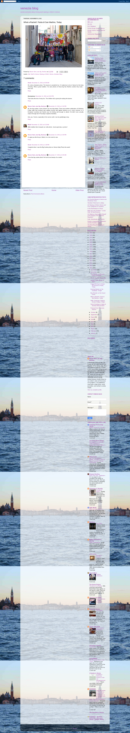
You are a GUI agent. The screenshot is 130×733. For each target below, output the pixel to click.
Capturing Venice (94, 609)
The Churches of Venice (96, 712)
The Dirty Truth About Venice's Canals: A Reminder (100, 59)
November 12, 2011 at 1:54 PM (57, 106)
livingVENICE (93, 658)
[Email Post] (57, 71)
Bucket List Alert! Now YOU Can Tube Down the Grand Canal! (100, 118)
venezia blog (29, 8)
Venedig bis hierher (99, 490)
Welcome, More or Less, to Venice (100, 131)
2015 (91, 258)
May (92, 324)
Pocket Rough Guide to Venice (96, 28)
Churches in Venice (95, 645)
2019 (91, 249)
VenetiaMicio (93, 573)
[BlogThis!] (62, 72)
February (93, 331)
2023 (91, 240)
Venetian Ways (58, 74)
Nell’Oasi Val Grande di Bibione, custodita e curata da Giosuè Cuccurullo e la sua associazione (97, 460)
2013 (91, 263)
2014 (91, 260)
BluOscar (92, 522)
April (92, 326)
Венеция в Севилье (99, 556)
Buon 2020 (99, 523)
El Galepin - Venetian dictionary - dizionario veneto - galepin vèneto (96, 718)
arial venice (92, 554)
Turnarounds (92, 647)
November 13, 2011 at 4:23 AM (40, 124)
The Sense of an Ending (95, 586)
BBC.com (90, 22)
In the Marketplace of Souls (95, 208)
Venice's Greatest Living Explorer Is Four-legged (100, 170)
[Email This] (60, 72)
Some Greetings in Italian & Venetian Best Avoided (98, 305)
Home (54, 190)
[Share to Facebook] (65, 72)
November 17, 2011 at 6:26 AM (57, 155)
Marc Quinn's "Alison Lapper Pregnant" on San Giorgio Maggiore (100, 147)
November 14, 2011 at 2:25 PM (57, 134)
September (94, 314)
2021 (91, 244)
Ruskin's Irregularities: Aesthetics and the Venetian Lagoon (97, 222)
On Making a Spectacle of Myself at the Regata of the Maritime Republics (97, 216)
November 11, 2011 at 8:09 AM (40, 82)
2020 (91, 247)
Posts (91, 47)
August (93, 317)
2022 (91, 242)
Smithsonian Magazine (94, 34)
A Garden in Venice (95, 673)
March (93, 328)
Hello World (92, 507)
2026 (91, 233)
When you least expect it (95, 509)
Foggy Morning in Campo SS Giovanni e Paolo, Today (98, 285)
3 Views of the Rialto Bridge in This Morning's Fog (100, 183)
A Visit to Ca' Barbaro (98, 103)
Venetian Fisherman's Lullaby (96, 203)
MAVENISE (92, 689)
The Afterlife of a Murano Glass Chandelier (97, 275)
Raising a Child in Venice (46, 74)
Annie (29, 82)
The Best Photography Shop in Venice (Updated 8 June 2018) (100, 90)
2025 (91, 235)
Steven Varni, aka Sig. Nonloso (37, 106)
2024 (91, 237)
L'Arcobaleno (99, 610)
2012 (91, 265)
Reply (29, 91)
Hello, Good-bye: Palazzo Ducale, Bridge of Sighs (98, 301)
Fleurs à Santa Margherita (100, 628)
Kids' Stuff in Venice (33, 74)
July (92, 319)
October (93, 312)
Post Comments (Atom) (37, 194)
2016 (91, 256)
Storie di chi (93, 456)
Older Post (80, 190)
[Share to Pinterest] (67, 72)
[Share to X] (64, 72)
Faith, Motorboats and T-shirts (96, 219)
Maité (29, 124)
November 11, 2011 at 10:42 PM (45, 96)
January (93, 333)
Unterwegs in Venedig (96, 488)
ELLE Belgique (92, 26)
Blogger (75, 728)
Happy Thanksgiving (94, 542)
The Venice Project (95, 584)
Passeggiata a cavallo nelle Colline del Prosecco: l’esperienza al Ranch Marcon (97, 443)
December (94, 270)
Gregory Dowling (94, 474)
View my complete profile (95, 390)
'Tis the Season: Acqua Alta (98, 278)
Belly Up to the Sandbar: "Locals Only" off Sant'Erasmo (97, 211)
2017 (91, 254)
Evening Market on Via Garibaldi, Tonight (97, 290)
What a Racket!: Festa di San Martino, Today (97, 297)
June (92, 321)
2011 (91, 267)
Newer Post (27, 190)
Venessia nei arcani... (95, 597)
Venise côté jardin (94, 626)
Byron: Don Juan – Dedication (97, 475)
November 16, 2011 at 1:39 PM (40, 144)
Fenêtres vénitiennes (99, 575)
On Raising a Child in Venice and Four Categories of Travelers (97, 205)
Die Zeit (90, 24)
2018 (91, 251)
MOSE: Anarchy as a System (97, 427)
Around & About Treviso (96, 440)
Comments (93, 50)
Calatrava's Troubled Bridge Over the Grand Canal (100, 74)
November (94, 272)
